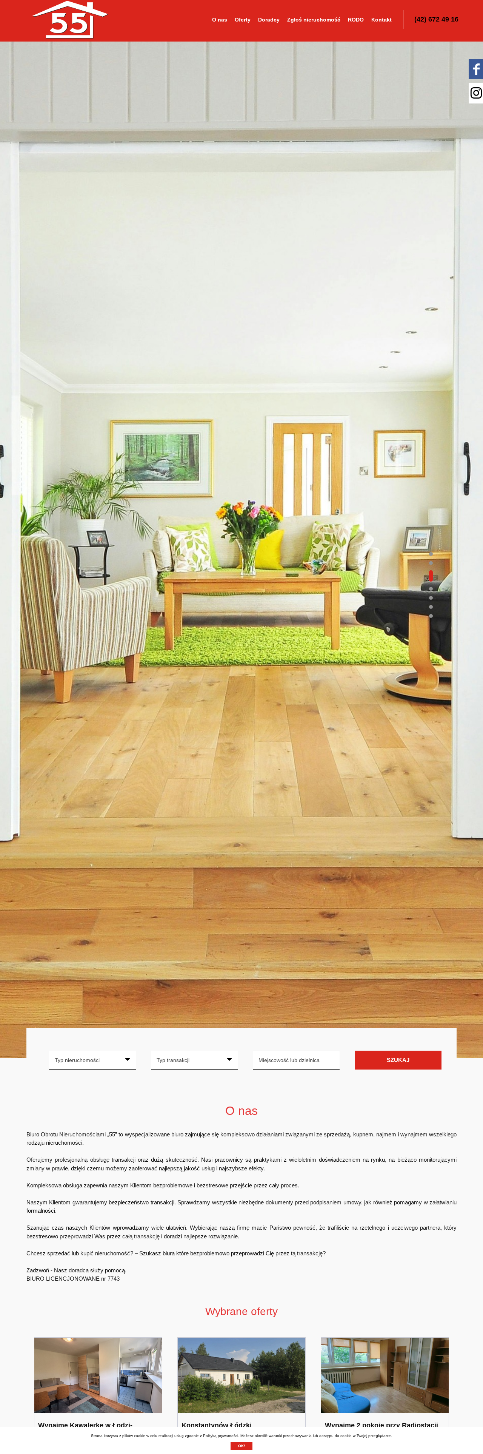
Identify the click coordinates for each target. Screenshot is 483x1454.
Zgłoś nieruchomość (313, 20)
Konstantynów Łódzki (217, 1425)
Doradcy (269, 20)
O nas (219, 20)
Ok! (241, 1446)
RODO (356, 20)
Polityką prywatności (220, 1436)
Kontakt (381, 20)
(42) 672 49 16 (436, 19)
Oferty (243, 20)
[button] (431, 554)
